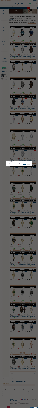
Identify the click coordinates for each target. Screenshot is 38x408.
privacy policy (17, 163)
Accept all (25, 164)
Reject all (28, 164)
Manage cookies (20, 164)
